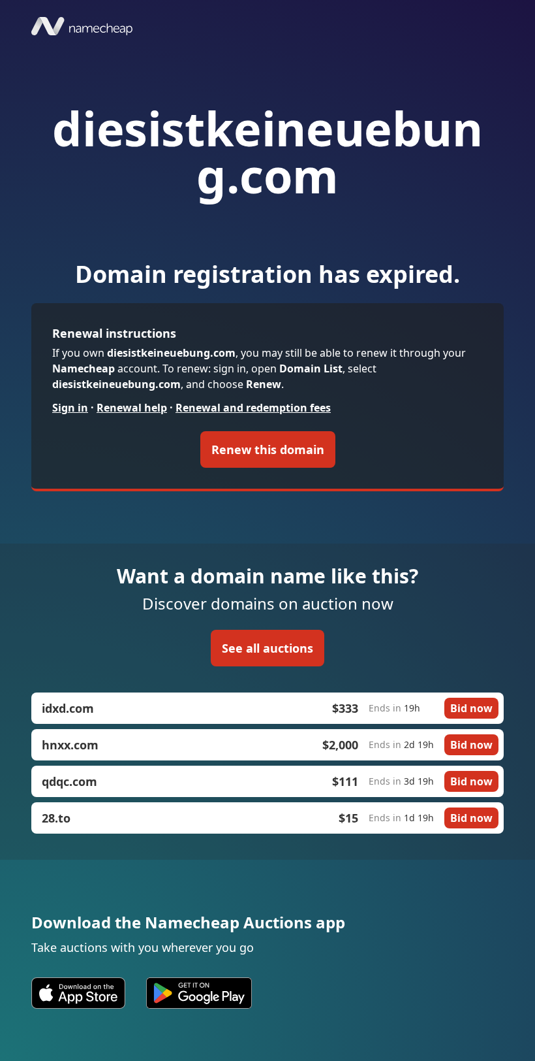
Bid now (471, 708)
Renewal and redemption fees (253, 407)
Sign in (70, 407)
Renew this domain (267, 449)
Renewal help (132, 407)
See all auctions (267, 648)
